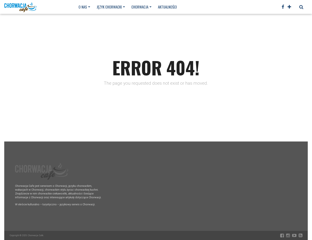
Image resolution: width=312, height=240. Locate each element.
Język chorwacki (109, 7)
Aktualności (167, 7)
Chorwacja (139, 7)
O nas (83, 7)
